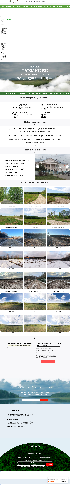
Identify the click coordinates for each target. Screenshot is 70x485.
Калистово (2, 22)
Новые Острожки (4, 54)
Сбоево (2, 32)
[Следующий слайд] (67, 166)
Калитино (2, 49)
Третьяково (3, 59)
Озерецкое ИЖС (3, 55)
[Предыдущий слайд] (37, 166)
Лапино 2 (2, 20)
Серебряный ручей (4, 33)
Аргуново (2, 42)
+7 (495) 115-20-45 (27, 457)
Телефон (32, 462)
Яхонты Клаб (3, 60)
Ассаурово (2, 21)
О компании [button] (37, 4)
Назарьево (2, 53)
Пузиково (2, 30)
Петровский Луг (3, 56)
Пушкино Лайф (3, 57)
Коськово (2, 24)
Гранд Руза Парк (3, 46)
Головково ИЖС (3, 45)
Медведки (2, 26)
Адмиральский (3, 41)
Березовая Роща (3, 43)
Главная (25, 4)
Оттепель (2, 27)
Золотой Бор (3, 47)
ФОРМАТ (15, 2)
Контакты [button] (44, 4)
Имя (17, 462)
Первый (2, 29)
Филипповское (3, 34)
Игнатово (2, 48)
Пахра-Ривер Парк (4, 28)
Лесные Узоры (3, 51)
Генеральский (3, 44)
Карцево (2, 23)
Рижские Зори (3, 31)
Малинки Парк (3, 52)
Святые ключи (3, 58)
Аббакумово (3, 40)
